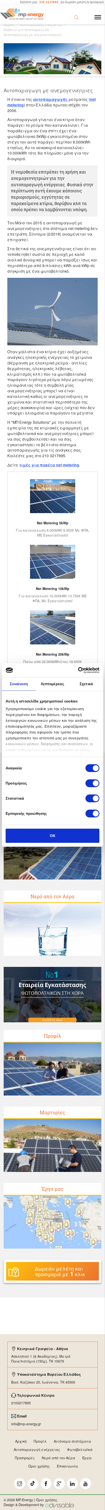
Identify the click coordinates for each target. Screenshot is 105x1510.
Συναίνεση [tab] (19, 684)
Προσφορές (25, 1457)
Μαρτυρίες (52, 1112)
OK (52, 835)
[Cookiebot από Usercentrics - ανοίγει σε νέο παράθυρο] (78, 670)
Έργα (87, 1457)
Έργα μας (52, 1189)
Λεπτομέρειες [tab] (52, 684)
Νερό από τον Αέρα (52, 896)
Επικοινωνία (67, 1466)
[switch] (92, 783)
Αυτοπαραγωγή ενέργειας (37, 1449)
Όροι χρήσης (39, 1466)
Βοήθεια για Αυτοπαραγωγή (26, 30)
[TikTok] (32, 1484)
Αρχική (9, 24)
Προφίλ (52, 1036)
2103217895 (21, 1402)
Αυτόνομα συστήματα (72, 1441)
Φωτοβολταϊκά (80, 1449)
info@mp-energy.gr (26, 1423)
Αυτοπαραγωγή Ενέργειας (41, 24)
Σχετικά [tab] (86, 684)
